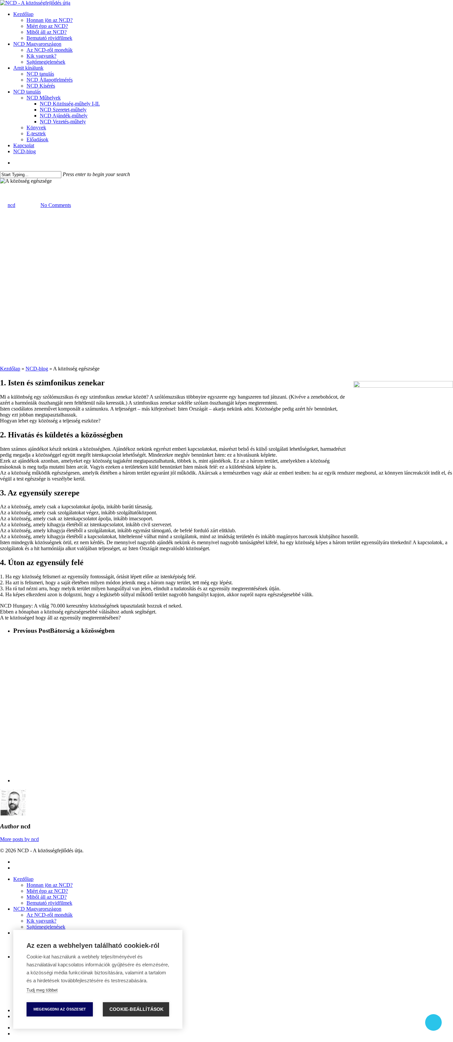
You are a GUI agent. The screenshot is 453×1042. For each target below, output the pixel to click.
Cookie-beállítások (136, 1009)
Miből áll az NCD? (47, 897)
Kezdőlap (10, 368)
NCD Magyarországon (37, 909)
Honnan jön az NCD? (50, 885)
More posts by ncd (19, 839)
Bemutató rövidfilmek (49, 903)
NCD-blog (37, 368)
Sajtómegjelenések (46, 927)
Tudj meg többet (42, 990)
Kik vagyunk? (41, 921)
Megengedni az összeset (59, 1009)
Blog (5, 187)
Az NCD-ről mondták (50, 915)
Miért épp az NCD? (47, 891)
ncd (11, 205)
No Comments (55, 205)
